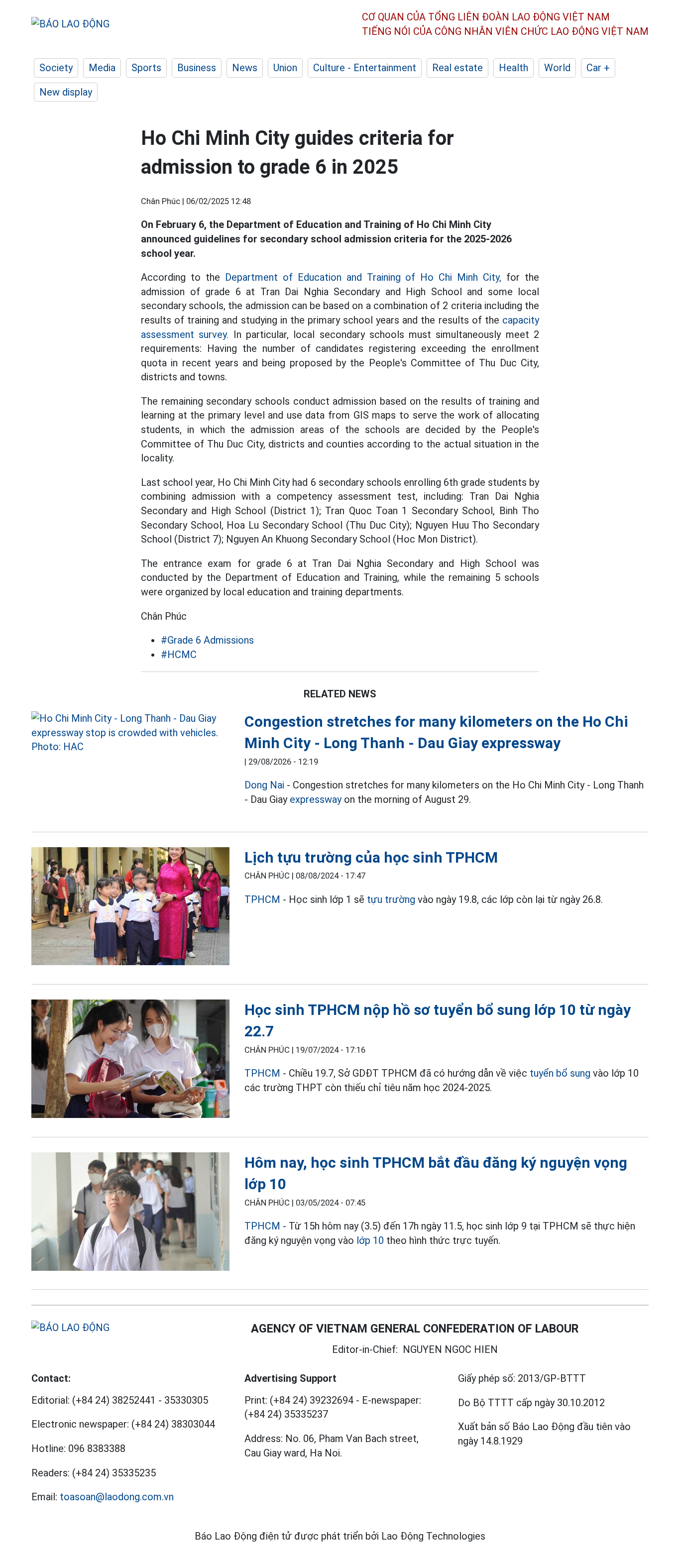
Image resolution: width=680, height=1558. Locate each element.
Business (196, 68)
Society (56, 68)
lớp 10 (370, 1240)
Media (102, 68)
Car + (598, 68)
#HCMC (179, 655)
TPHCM (262, 899)
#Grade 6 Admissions (207, 640)
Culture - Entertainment (364, 68)
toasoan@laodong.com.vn (117, 1497)
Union (285, 68)
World (557, 68)
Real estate (457, 68)
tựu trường (391, 899)
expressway (315, 799)
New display (65, 92)
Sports (146, 68)
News (244, 68)
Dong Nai (264, 785)
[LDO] (130, 732)
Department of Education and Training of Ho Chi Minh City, (363, 277)
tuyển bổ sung (560, 1073)
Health (513, 68)
